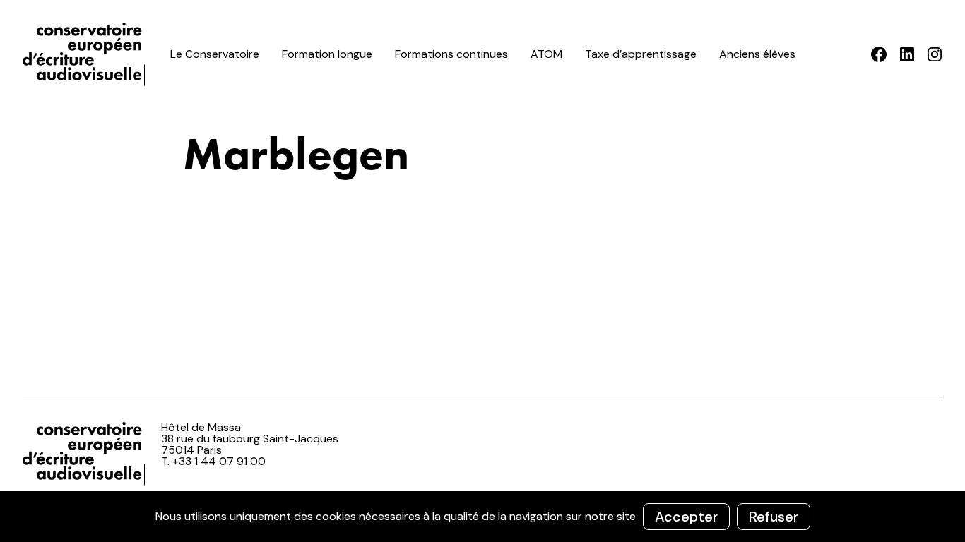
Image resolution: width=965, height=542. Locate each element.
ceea (86, 54)
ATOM (546, 54)
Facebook (879, 54)
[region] (482, 516)
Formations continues (451, 54)
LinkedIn (907, 54)
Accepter (686, 516)
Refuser (773, 516)
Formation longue (327, 54)
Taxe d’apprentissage (641, 54)
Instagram (934, 54)
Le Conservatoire (214, 54)
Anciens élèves (757, 54)
